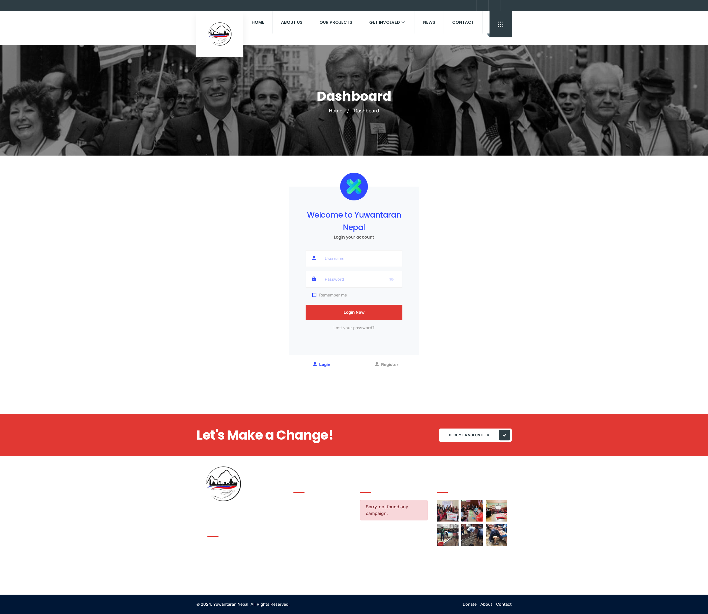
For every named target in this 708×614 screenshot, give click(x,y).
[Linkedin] (493, 5)
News (429, 22)
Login (324, 364)
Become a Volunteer (469, 435)
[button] (501, 24)
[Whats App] (506, 5)
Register (390, 364)
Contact (463, 22)
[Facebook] (481, 5)
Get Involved (384, 22)
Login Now (354, 312)
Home (258, 22)
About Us (292, 22)
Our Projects (335, 22)
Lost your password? (354, 327)
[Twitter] (469, 5)
